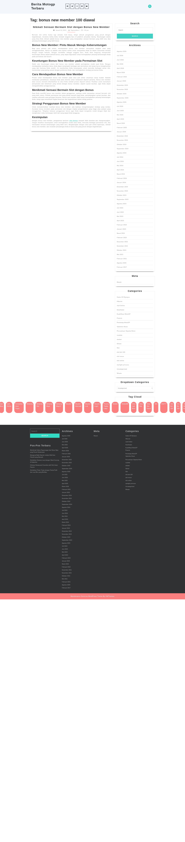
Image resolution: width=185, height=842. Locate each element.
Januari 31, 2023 (61, 30)
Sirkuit (119, 343)
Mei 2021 (120, 254)
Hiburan (119, 301)
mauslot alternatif (78, 405)
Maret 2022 (121, 233)
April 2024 (120, 170)
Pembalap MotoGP (123, 322)
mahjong (30, 404)
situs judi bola (133, 406)
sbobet (119, 339)
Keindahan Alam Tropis (19, 406)
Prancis (119, 318)
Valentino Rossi (122, 326)
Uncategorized (122, 369)
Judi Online (121, 305)
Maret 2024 (121, 174)
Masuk (119, 282)
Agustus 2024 (121, 153)
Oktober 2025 (121, 93)
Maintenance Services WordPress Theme (87, 596)
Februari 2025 (122, 127)
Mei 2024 (120, 165)
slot (156, 404)
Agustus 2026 (121, 51)
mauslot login (97, 405)
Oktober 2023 (121, 195)
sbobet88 (125, 404)
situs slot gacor (149, 406)
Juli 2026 (120, 55)
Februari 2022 (122, 237)
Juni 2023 (120, 212)
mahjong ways (49, 405)
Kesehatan (120, 310)
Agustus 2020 (121, 263)
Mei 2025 (120, 115)
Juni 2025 (120, 110)
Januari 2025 (121, 131)
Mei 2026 (120, 64)
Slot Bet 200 (178, 406)
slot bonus (73, 120)
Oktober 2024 (121, 144)
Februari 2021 (122, 258)
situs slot (141, 405)
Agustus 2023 (121, 203)
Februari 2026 (122, 76)
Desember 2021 (122, 241)
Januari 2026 (121, 81)
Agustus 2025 (121, 102)
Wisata (119, 373)
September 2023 (122, 199)
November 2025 (122, 89)
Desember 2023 (122, 186)
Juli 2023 (120, 208)
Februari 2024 (122, 178)
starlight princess (123, 365)
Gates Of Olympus (123, 297)
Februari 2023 (122, 225)
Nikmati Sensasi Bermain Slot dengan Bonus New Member (71, 27)
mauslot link (87, 405)
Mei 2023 (120, 216)
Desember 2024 (122, 136)
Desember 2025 (122, 85)
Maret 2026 (121, 72)
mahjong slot (39, 405)
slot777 (163, 404)
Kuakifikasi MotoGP (123, 314)
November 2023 (122, 191)
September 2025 (122, 98)
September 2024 (122, 148)
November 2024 (122, 140)
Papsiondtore (75, 30)
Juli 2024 (120, 157)
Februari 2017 (122, 267)
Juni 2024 (120, 161)
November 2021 (122, 246)
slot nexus (120, 356)
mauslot (68, 404)
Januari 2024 (121, 182)
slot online (120, 360)
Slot (118, 348)
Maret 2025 (121, 123)
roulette (119, 335)
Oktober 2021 (121, 250)
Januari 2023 (121, 229)
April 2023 (120, 220)
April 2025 (120, 119)
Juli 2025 (120, 106)
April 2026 (120, 68)
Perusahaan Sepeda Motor (126, 331)
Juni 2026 (120, 60)
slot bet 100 (121, 352)
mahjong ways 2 (59, 405)
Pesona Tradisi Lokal (106, 406)
